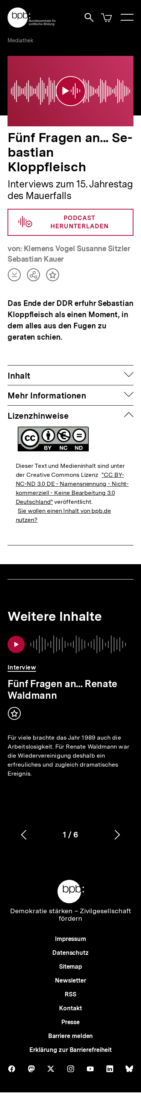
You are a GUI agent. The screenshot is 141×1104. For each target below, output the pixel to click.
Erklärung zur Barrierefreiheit (70, 1049)
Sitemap (70, 966)
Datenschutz (70, 952)
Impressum (70, 938)
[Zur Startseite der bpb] (32, 25)
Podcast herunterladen (79, 222)
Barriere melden (70, 1036)
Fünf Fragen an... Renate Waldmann (62, 689)
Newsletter (70, 980)
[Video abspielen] (71, 91)
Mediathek (20, 40)
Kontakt (70, 1008)
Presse (70, 1022)
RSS (70, 994)
